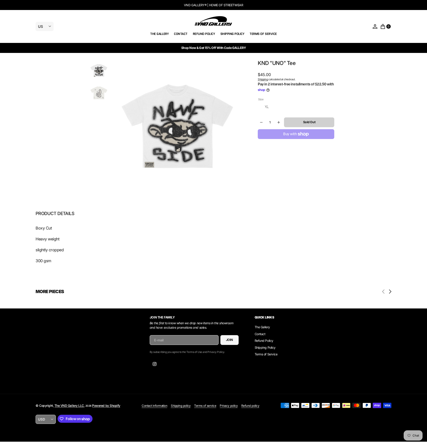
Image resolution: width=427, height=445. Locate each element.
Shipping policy (181, 405)
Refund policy (250, 405)
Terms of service (205, 405)
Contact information (154, 405)
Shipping (263, 79)
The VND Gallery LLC (69, 405)
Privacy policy (229, 405)
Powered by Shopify (106, 405)
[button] (375, 26)
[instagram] (154, 364)
